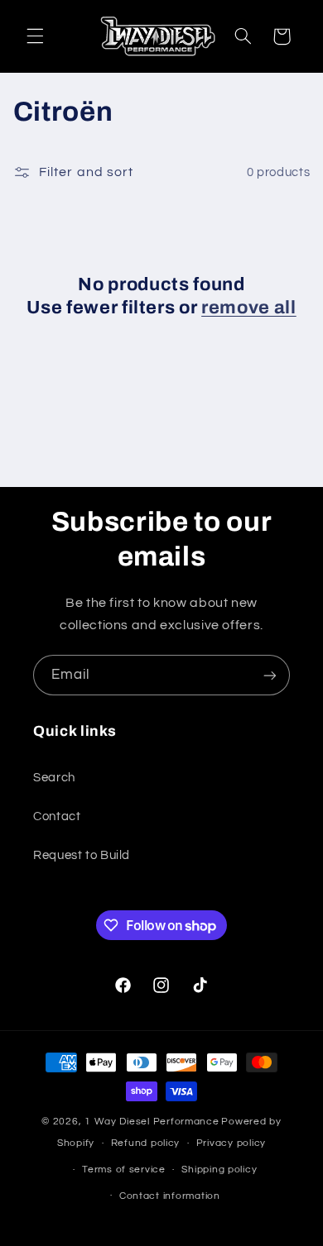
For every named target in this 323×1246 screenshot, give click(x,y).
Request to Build (81, 855)
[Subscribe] (270, 675)
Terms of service (124, 1169)
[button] (35, 36)
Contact (56, 816)
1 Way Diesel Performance (151, 1121)
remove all (248, 307)
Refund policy (146, 1143)
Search (54, 777)
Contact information (169, 1196)
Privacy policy (231, 1143)
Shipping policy (219, 1169)
